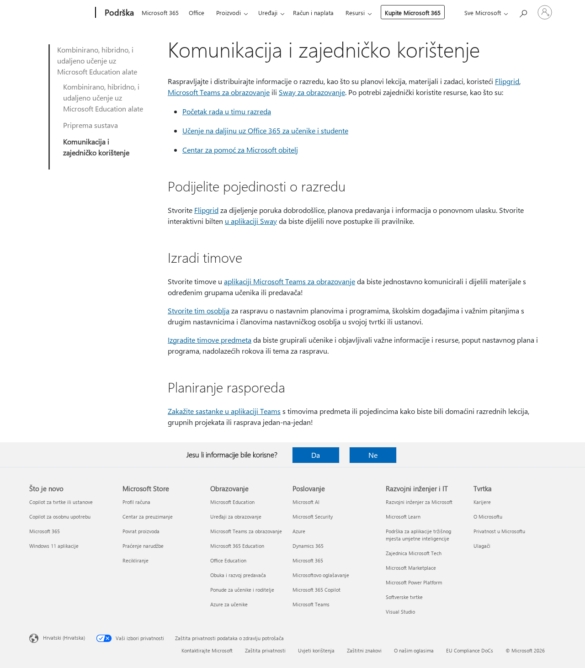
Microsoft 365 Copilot (316, 589)
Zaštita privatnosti (265, 650)
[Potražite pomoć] (523, 11)
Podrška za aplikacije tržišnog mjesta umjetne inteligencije (418, 535)
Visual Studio (400, 611)
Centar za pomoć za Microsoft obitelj (240, 149)
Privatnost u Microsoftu (499, 531)
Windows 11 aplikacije (54, 545)
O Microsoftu (487, 516)
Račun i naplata (313, 12)
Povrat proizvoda (141, 531)
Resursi (355, 12)
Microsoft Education (232, 501)
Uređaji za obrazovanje (235, 516)
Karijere (482, 501)
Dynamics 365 (308, 545)
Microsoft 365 (160, 12)
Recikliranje (135, 560)
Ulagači (481, 545)
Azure (298, 531)
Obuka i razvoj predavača (238, 575)
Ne (373, 455)
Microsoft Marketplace (411, 567)
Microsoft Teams (311, 604)
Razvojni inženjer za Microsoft (419, 501)
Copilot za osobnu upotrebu (59, 516)
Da (315, 455)
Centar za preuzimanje (147, 516)
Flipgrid (507, 81)
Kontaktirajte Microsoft (207, 650)
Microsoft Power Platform (414, 582)
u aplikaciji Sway (251, 221)
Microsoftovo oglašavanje (320, 575)
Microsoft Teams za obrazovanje (219, 92)
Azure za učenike (229, 604)
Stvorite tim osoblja (198, 310)
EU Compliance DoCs (469, 650)
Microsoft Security (312, 516)
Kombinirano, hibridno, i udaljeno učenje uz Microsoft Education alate (97, 60)
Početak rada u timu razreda (226, 111)
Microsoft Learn (403, 516)
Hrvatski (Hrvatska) (64, 637)
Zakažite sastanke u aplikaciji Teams (224, 411)
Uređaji (267, 12)
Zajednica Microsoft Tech (413, 553)
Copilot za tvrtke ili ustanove (61, 501)
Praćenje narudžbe (143, 545)
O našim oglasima (414, 650)
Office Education (228, 560)
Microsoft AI (305, 501)
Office (196, 12)
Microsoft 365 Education (237, 545)
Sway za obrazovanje (312, 92)
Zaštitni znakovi (364, 650)
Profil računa (136, 501)
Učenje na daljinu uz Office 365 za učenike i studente (265, 130)
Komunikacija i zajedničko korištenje (96, 147)
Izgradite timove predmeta (209, 340)
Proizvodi (228, 12)
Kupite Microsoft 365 (413, 12)
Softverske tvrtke (404, 597)
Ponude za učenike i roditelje (242, 589)
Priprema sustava (90, 125)
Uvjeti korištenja (316, 650)
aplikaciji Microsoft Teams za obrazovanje (289, 281)
